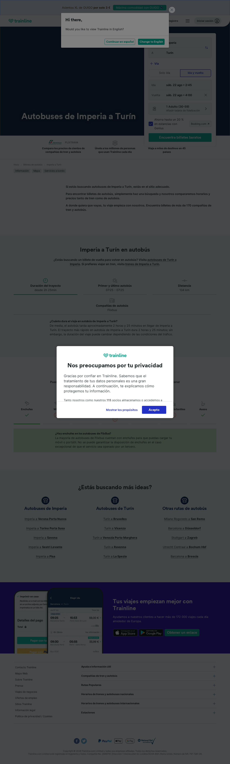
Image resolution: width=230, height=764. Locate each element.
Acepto (154, 409)
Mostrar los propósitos (122, 410)
